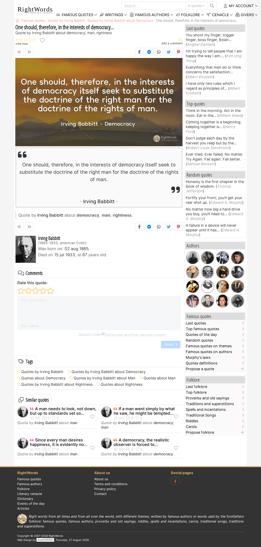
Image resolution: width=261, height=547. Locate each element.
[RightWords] (17, 20)
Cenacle (220, 15)
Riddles (192, 421)
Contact (100, 494)
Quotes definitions (201, 363)
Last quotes (196, 323)
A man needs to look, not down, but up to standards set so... (63, 411)
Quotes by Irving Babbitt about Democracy (109, 372)
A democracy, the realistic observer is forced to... (141, 442)
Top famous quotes (202, 329)
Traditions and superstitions (210, 404)
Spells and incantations (206, 409)
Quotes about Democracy (43, 378)
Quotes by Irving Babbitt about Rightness (57, 384)
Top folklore (196, 392)
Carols (191, 426)
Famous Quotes (77, 15)
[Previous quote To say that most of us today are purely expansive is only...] (19, 52)
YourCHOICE (45, 539)
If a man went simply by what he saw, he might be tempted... (144, 411)
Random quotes (199, 340)
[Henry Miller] (193, 258)
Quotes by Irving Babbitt (42, 372)
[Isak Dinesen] (237, 301)
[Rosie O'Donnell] (223, 301)
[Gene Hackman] (237, 286)
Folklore (190, 15)
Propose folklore (200, 432)
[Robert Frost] (208, 272)
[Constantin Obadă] (208, 301)
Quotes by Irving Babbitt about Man (104, 378)
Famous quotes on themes (209, 346)
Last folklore (196, 386)
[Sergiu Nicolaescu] (237, 272)
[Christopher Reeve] (193, 301)
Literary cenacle (29, 494)
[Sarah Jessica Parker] (223, 286)
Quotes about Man (160, 378)
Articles (23, 508)
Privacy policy (105, 489)
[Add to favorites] (42, 40)
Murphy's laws (198, 357)
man (73, 423)
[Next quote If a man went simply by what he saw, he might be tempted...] (29, 52)
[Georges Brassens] (193, 286)
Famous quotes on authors (209, 352)
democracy (163, 423)
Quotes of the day (201, 334)
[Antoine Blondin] (223, 258)
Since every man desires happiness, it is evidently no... (58, 442)
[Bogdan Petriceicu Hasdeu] (208, 286)
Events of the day (31, 503)
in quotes (195, 6)
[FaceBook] (175, 481)
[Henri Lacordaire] (223, 272)
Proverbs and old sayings (207, 398)
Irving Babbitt (99, 201)
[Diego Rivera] (208, 258)
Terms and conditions (110, 484)
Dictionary (25, 499)
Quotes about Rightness (121, 384)
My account (241, 6)
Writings (113, 15)
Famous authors (151, 15)
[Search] (212, 6)
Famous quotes (29, 479)
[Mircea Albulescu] (193, 272)
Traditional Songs (201, 415)
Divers (247, 15)
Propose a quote (200, 369)
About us (101, 479)
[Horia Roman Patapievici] (237, 258)
